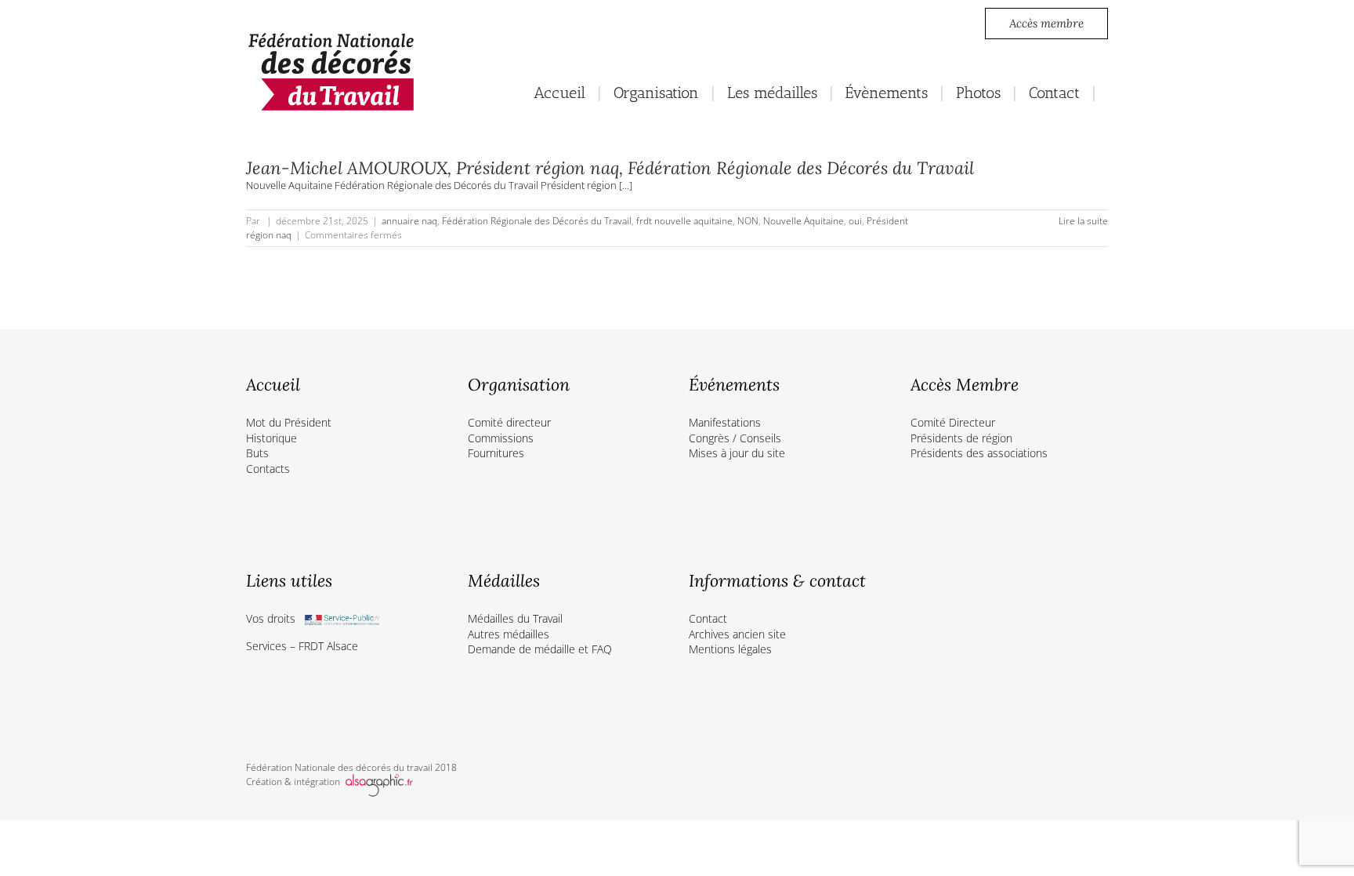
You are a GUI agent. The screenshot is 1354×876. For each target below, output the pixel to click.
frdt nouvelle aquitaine (684, 220)
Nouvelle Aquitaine (803, 220)
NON (747, 220)
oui (855, 220)
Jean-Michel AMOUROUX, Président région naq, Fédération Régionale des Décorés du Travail (610, 168)
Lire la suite (1083, 220)
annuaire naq (409, 220)
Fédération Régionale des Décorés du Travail (537, 220)
